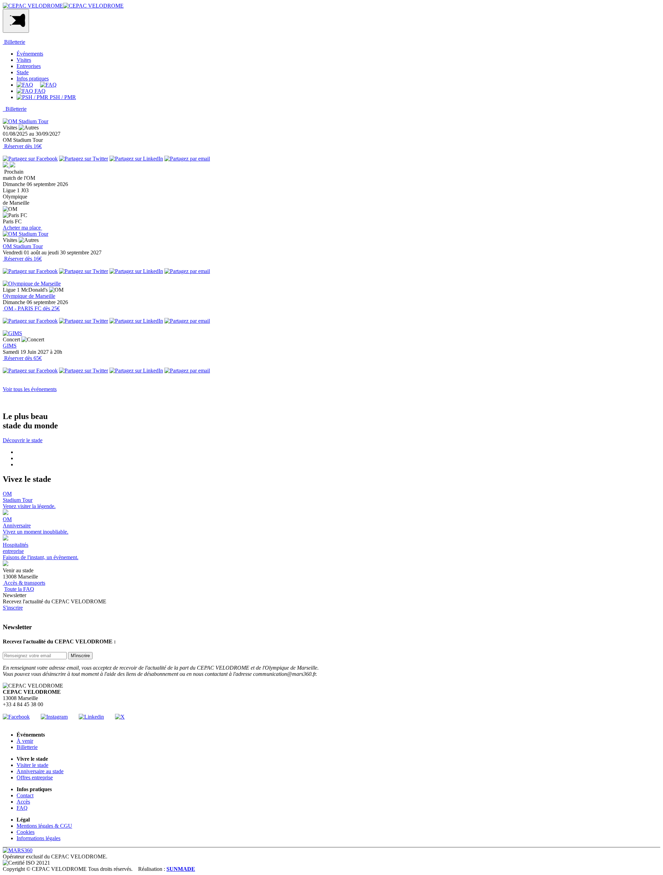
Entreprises (29, 66)
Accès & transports (24, 583)
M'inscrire (80, 655)
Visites (24, 60)
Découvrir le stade (22, 440)
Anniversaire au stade (40, 771)
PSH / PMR (62, 97)
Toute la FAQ (19, 589)
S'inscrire (13, 608)
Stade (23, 72)
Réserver (22, 146)
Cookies (26, 832)
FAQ (39, 91)
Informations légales (38, 838)
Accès (23, 802)
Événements (30, 54)
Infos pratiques (33, 78)
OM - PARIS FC (31, 308)
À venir (25, 741)
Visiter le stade (32, 765)
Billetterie (14, 42)
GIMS (10, 346)
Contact (25, 795)
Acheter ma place (22, 228)
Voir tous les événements (30, 389)
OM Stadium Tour (23, 246)
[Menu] (16, 21)
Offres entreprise (35, 777)
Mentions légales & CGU (44, 826)
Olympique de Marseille (29, 296)
